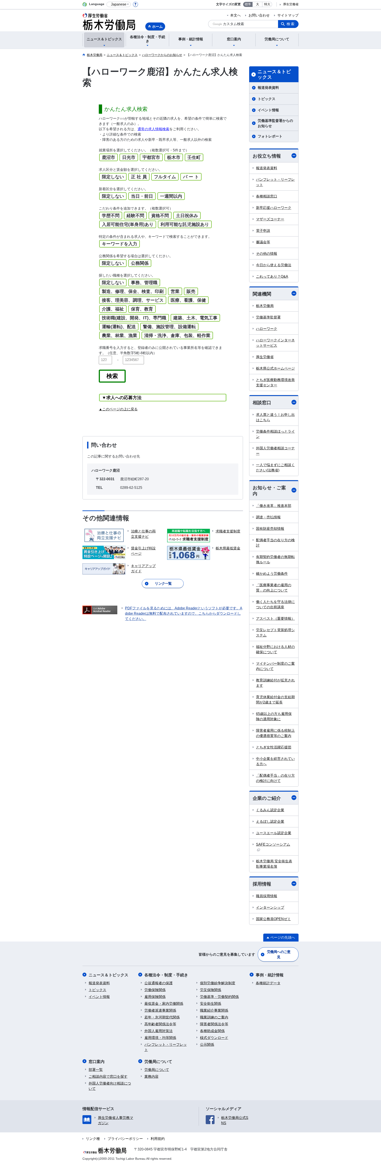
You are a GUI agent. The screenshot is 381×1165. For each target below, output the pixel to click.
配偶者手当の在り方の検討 (275, 542)
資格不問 (160, 215)
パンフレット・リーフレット (275, 182)
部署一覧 (96, 1070)
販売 (191, 291)
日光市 (128, 157)
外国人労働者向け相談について (110, 1086)
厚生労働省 (291, 4)
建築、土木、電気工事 (195, 317)
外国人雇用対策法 (158, 1031)
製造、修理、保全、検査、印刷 (133, 291)
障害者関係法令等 (214, 1024)
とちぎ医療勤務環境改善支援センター (275, 382)
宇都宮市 (151, 157)
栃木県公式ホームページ (275, 368)
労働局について (158, 1061)
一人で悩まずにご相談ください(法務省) (275, 467)
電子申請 (263, 231)
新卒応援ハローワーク (273, 208)
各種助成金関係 (212, 1031)
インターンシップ (270, 907)
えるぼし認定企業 (270, 821)
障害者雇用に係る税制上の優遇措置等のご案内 (275, 733)
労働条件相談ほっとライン (275, 434)
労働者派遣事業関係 (160, 1010)
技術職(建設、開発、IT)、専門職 (134, 317)
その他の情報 (266, 253)
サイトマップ (288, 15)
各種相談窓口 (266, 196)
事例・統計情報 (270, 975)
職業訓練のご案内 (214, 1017)
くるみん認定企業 (270, 810)
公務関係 (140, 263)
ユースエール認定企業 (273, 833)
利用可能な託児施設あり (185, 224)
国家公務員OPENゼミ (273, 919)
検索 (291, 24)
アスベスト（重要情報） (275, 618)
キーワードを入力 (119, 243)
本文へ (235, 15)
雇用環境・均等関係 (160, 1038)
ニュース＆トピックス (274, 74)
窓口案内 (97, 1061)
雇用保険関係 (155, 997)
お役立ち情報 (267, 155)
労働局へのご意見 (278, 954)
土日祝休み (187, 215)
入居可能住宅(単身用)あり (127, 224)
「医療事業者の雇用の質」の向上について (273, 587)
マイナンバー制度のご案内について (275, 666)
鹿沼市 (108, 157)
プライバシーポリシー (125, 1139)
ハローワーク (266, 329)
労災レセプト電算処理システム (275, 632)
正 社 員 (139, 176)
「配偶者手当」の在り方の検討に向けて (275, 778)
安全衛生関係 (210, 1003)
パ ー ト (191, 176)
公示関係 (207, 1044)
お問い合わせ (259, 15)
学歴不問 (111, 215)
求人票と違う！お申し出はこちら (275, 417)
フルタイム (165, 176)
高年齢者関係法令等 (160, 1024)
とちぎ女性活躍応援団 (273, 747)
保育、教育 (142, 309)
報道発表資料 (268, 87)
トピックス (266, 99)
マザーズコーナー (270, 219)
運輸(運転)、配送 (119, 326)
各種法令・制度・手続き (166, 975)
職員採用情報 (266, 896)
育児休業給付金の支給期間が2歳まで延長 (275, 699)
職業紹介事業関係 (214, 1010)
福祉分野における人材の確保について (275, 649)
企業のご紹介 (267, 798)
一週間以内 (171, 196)
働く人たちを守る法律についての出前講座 (275, 604)
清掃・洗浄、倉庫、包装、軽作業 (177, 335)
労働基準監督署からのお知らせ (275, 123)
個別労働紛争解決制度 (217, 983)
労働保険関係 (155, 990)
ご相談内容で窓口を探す (108, 1076)
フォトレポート (270, 136)
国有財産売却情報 (270, 528)
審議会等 (263, 242)
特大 (267, 4)
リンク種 (93, 1139)
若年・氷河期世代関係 (162, 1017)
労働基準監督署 (268, 317)
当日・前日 (142, 196)
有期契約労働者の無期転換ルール (275, 559)
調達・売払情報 (268, 517)
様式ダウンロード (214, 1038)
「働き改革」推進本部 (273, 506)
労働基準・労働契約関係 (219, 997)
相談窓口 (262, 402)
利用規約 (158, 1139)
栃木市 (173, 157)
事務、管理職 (144, 282)
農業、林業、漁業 (119, 335)
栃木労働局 (265, 306)
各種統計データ (268, 983)
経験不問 (135, 215)
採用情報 (262, 883)
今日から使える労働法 (273, 265)
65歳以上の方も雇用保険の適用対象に (274, 716)
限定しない (113, 176)
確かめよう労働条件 (272, 573)
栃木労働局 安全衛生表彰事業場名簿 (274, 863)
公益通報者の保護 (158, 983)
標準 (248, 4)
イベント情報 (268, 110)
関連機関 (262, 293)
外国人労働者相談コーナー (275, 450)
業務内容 (151, 1076)
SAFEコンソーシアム (273, 844)
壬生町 (194, 157)
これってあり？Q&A (272, 276)
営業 (175, 291)
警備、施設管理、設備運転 (169, 326)
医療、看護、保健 (188, 300)
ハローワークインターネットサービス (275, 342)
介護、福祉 (113, 309)
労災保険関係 (210, 990)
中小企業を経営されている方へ (275, 761)
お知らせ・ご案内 (269, 490)
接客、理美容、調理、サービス (133, 300)
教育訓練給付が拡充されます (275, 682)
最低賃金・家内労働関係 (163, 1003)
